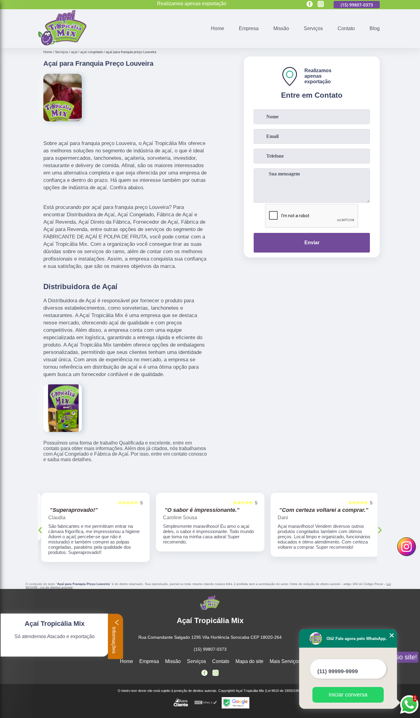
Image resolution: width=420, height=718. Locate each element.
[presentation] (40, 526)
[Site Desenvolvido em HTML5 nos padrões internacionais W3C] (205, 697)
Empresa (249, 28)
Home (217, 28)
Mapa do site (249, 656)
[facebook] (310, 4)
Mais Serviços (285, 656)
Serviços (313, 28)
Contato (346, 28)
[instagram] (321, 4)
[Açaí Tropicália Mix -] (62, 44)
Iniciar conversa (348, 695)
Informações (114, 639)
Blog (375, 28)
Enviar (311, 242)
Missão (281, 28)
